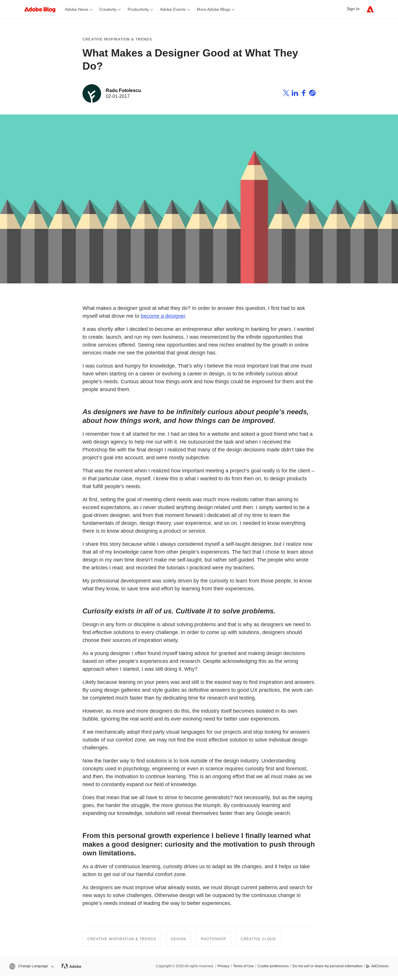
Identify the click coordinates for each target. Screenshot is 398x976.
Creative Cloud (258, 939)
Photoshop (213, 939)
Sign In (353, 8)
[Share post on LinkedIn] (295, 94)
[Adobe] (370, 9)
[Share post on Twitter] (286, 94)
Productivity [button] (138, 9)
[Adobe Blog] (42, 9)
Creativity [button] (108, 9)
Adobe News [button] (76, 9)
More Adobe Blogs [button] (213, 9)
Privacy (223, 966)
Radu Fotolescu (123, 90)
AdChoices (380, 966)
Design (178, 939)
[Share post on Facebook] (303, 94)
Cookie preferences (273, 966)
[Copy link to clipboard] (312, 94)
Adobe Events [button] (173, 9)
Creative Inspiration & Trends (117, 39)
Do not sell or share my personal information (327, 966)
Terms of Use (243, 966)
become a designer (163, 316)
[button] (31, 966)
